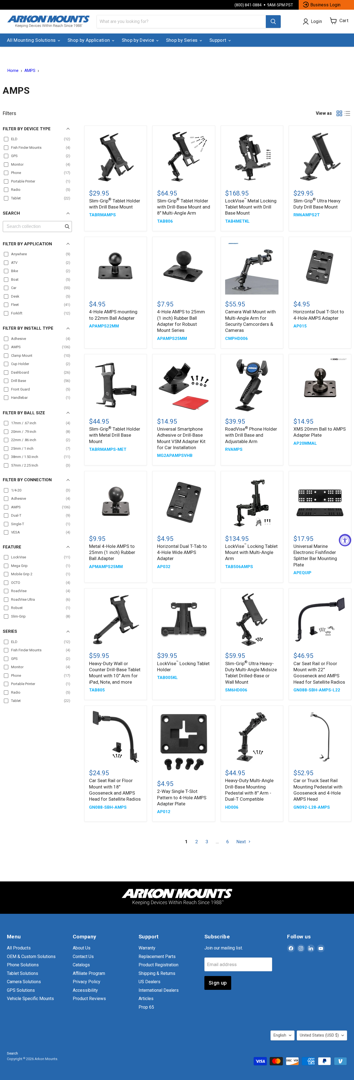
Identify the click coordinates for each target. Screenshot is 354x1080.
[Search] (273, 21)
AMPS (29, 70)
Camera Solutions (24, 981)
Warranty (147, 948)
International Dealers (159, 990)
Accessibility (85, 990)
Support (218, 40)
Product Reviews (89, 998)
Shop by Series (182, 40)
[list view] (347, 114)
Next (241, 841)
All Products (19, 948)
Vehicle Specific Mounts (30, 998)
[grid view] (339, 114)
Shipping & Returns (157, 973)
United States (319, 1035)
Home (13, 70)
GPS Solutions (21, 990)
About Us (81, 948)
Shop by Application (89, 40)
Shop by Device (138, 40)
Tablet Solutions (22, 973)
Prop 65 (146, 1007)
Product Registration (158, 964)
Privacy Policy (86, 981)
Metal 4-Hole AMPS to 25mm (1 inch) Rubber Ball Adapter (112, 552)
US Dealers (149, 981)
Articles (146, 998)
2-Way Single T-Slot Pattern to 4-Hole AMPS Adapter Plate (181, 797)
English (280, 1035)
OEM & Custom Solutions (31, 956)
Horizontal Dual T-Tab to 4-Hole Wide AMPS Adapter (182, 552)
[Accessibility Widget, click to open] (345, 540)
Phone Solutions (23, 964)
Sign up (218, 983)
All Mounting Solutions (32, 40)
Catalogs (81, 964)
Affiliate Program (89, 973)
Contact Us (83, 956)
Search (12, 1053)
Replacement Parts (157, 956)
